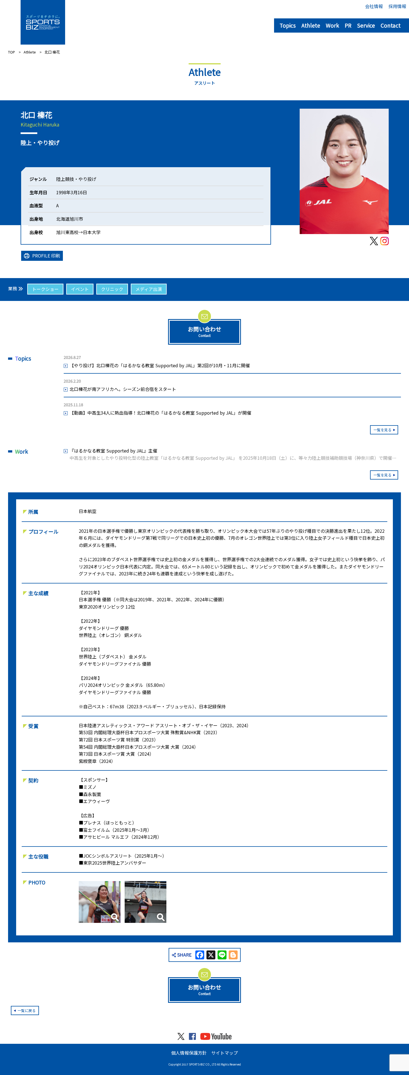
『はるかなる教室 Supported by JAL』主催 (235, 454)
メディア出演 (148, 289)
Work (332, 25)
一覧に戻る (27, 1010)
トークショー (45, 289)
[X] (210, 955)
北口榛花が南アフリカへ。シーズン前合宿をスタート (123, 389)
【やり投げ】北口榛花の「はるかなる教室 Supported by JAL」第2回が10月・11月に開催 (160, 365)
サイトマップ (224, 1052)
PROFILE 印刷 (46, 255)
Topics (288, 25)
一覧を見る (382, 429)
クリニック (112, 289)
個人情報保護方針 (189, 1052)
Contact (391, 25)
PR (348, 25)
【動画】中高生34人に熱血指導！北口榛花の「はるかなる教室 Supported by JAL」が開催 (160, 412)
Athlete (310, 25)
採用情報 (397, 6)
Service (366, 25)
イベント (80, 289)
